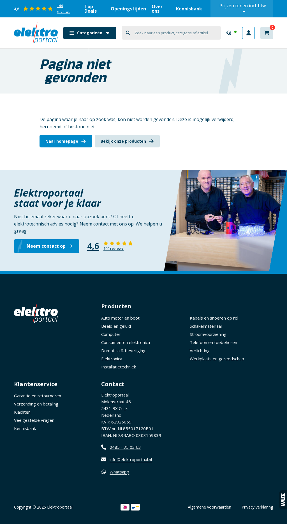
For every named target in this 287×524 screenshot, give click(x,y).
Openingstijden (128, 9)
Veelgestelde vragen (34, 420)
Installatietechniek (118, 367)
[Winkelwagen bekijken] (266, 33)
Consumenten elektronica (125, 342)
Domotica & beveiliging (123, 350)
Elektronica (111, 358)
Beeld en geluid (116, 326)
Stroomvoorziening (208, 334)
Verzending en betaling (36, 404)
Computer (111, 334)
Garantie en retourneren (37, 395)
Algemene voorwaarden (209, 507)
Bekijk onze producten (123, 141)
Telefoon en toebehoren (213, 342)
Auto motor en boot (120, 318)
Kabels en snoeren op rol (214, 318)
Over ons (157, 8)
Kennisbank (189, 9)
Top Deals (90, 8)
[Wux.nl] (283, 499)
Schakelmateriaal (206, 326)
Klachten (22, 412)
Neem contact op (46, 246)
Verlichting (200, 350)
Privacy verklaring (257, 507)
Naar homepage (61, 141)
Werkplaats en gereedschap (217, 358)
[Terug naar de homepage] (36, 32)
